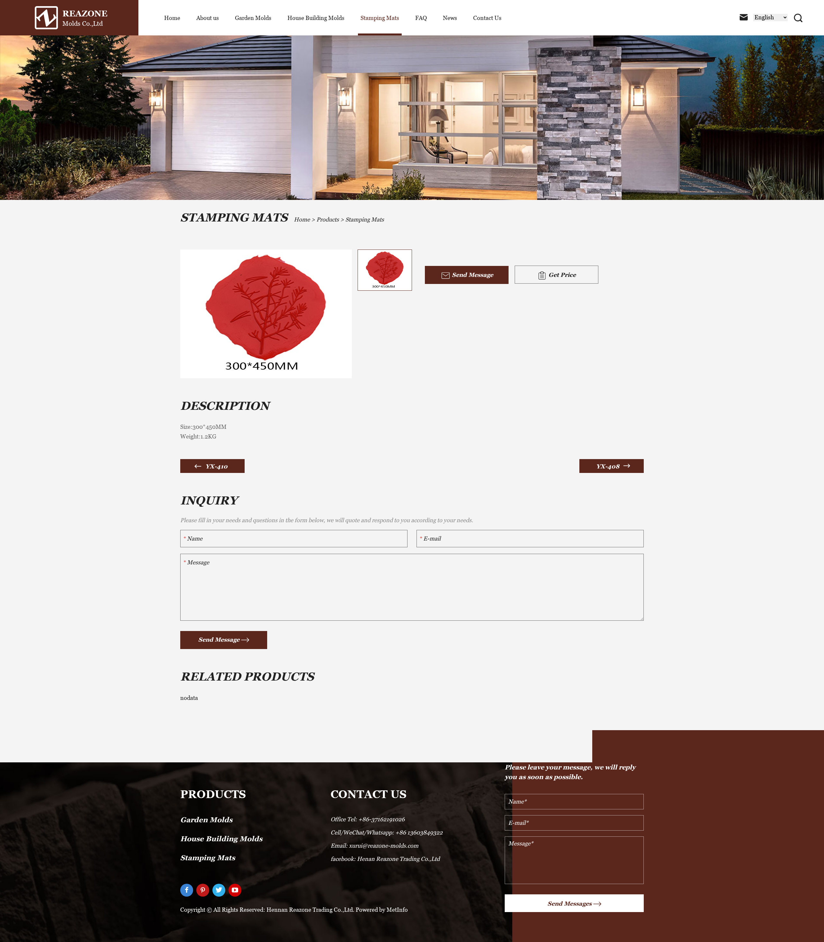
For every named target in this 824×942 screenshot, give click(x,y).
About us (207, 17)
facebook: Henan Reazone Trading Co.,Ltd (385, 858)
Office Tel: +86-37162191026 (368, 819)
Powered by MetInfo (382, 909)
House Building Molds (315, 17)
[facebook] (186, 890)
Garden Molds (253, 17)
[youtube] (235, 890)
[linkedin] (202, 890)
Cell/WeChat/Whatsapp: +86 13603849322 (387, 832)
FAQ (421, 17)
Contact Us (487, 17)
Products (327, 219)
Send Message (471, 274)
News (450, 17)
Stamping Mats (379, 17)
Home (172, 17)
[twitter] (218, 890)
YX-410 (216, 466)
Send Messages (570, 903)
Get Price (561, 274)
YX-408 (607, 466)
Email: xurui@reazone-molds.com (374, 845)
